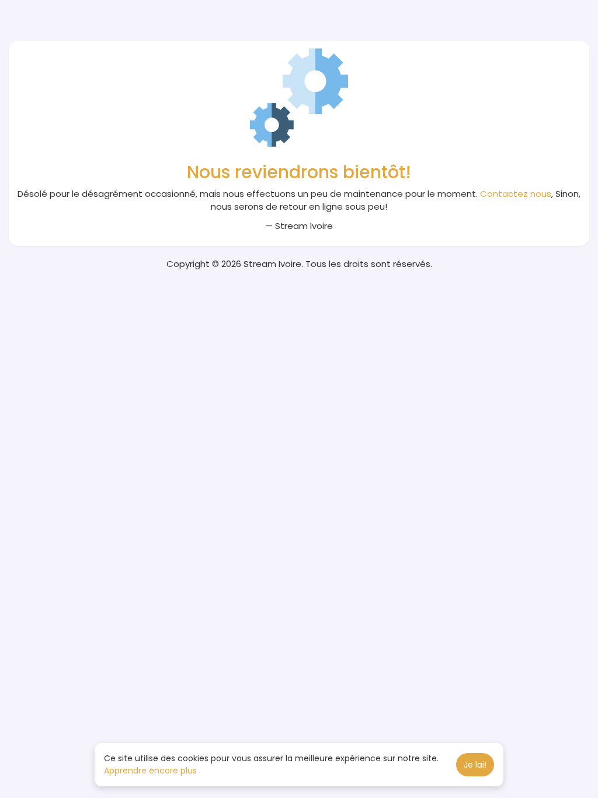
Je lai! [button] (475, 765)
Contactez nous (515, 194)
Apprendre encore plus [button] (150, 770)
